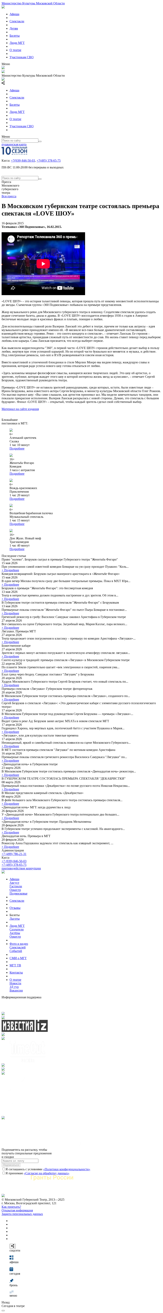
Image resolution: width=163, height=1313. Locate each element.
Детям (14, 28)
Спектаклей (18, 947)
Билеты (15, 35)
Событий (16, 951)
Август (14, 882)
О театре (15, 50)
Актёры (15, 933)
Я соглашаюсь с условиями (48, 1169)
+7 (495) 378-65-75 (14, 864)
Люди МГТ (17, 42)
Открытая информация (17, 1210)
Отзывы (15, 908)
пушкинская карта (14, 144)
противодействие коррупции (21, 868)
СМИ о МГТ (18, 958)
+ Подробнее (10, 570)
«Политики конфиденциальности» (66, 1169)
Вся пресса (9, 196)
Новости (15, 983)
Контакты (16, 972)
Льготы (15, 918)
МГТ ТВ (15, 965)
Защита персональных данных (22, 1214)
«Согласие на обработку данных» (46, 1173)
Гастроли (16, 886)
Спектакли (17, 21)
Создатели (17, 929)
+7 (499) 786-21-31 (14, 854)
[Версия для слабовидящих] (3, 1310)
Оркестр (15, 890)
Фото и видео (19, 943)
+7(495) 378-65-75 (49, 160)
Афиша (14, 14)
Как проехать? (11, 1206)
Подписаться (11, 1165)
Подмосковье (18, 893)
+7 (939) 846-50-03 (14, 861)
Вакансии (16, 990)
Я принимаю (37, 1173)
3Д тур (14, 987)
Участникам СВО (22, 57)
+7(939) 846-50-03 (23, 160)
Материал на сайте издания (20, 409)
